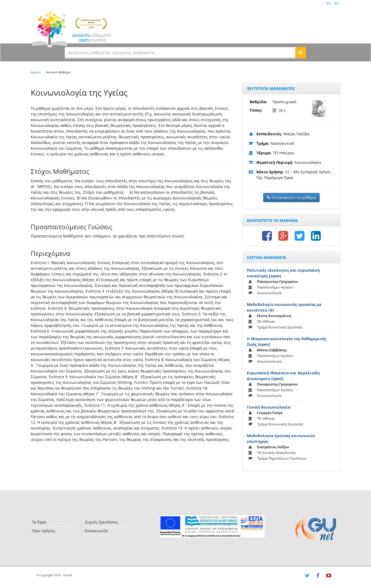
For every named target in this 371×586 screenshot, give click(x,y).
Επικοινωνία (96, 530)
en (336, 3)
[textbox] (180, 52)
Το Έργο (39, 522)
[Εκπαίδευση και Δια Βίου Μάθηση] (212, 526)
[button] (300, 52)
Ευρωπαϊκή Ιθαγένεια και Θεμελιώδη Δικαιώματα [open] (283, 375)
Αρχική (36, 72)
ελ (329, 3)
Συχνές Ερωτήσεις (101, 522)
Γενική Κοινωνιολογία (268, 407)
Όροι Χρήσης (43, 530)
